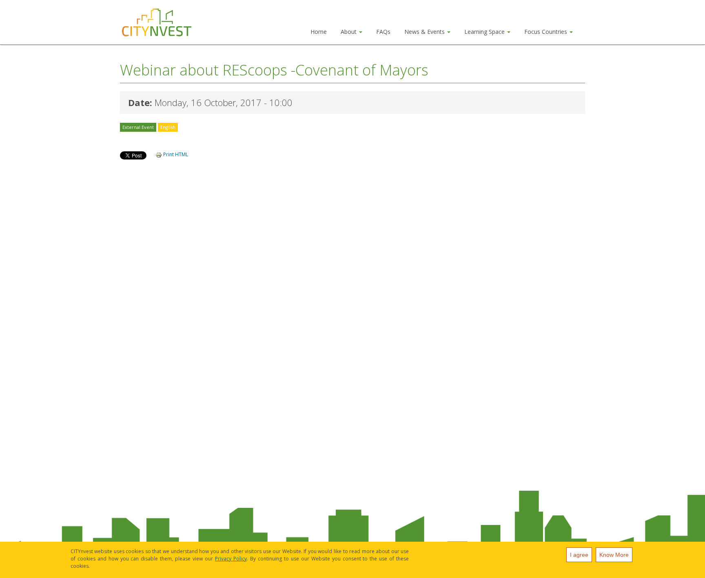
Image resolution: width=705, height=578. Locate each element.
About (349, 31)
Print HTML (175, 154)
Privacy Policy (231, 558)
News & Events (425, 31)
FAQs (383, 31)
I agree (579, 554)
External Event (138, 127)
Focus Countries (546, 31)
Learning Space (485, 31)
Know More (614, 554)
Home (318, 31)
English (167, 127)
